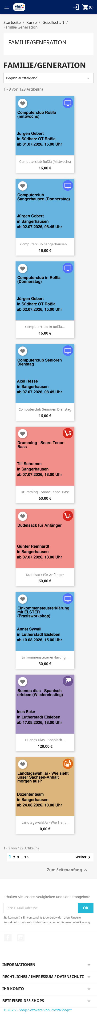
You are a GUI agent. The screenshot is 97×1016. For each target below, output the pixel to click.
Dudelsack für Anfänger (45, 574)
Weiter (84, 857)
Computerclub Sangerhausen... (45, 244)
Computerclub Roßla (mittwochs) (45, 161)
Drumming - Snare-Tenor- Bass (45, 492)
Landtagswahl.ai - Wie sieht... (45, 822)
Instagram (20, 937)
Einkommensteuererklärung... (45, 657)
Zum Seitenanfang (68, 870)
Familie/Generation (37, 42)
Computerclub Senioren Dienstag (45, 409)
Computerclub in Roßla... (45, 326)
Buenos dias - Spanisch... (45, 740)
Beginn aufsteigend (48, 78)
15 (26, 857)
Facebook (8, 937)
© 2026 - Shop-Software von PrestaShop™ (38, 1010)
